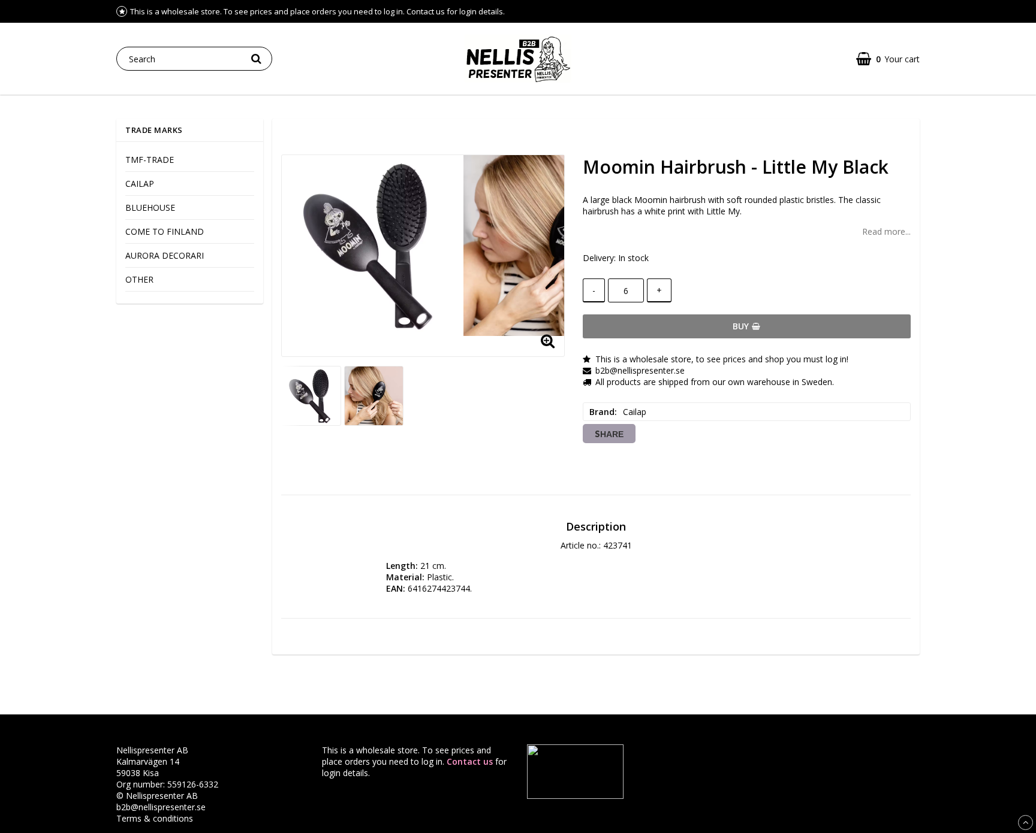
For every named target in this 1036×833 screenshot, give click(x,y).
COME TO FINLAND (164, 231)
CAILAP (139, 183)
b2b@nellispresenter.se (161, 807)
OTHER (139, 279)
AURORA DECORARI (164, 255)
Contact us (470, 761)
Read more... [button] (886, 231)
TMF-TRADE (149, 159)
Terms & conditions (154, 818)
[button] (888, 59)
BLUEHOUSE (150, 207)
